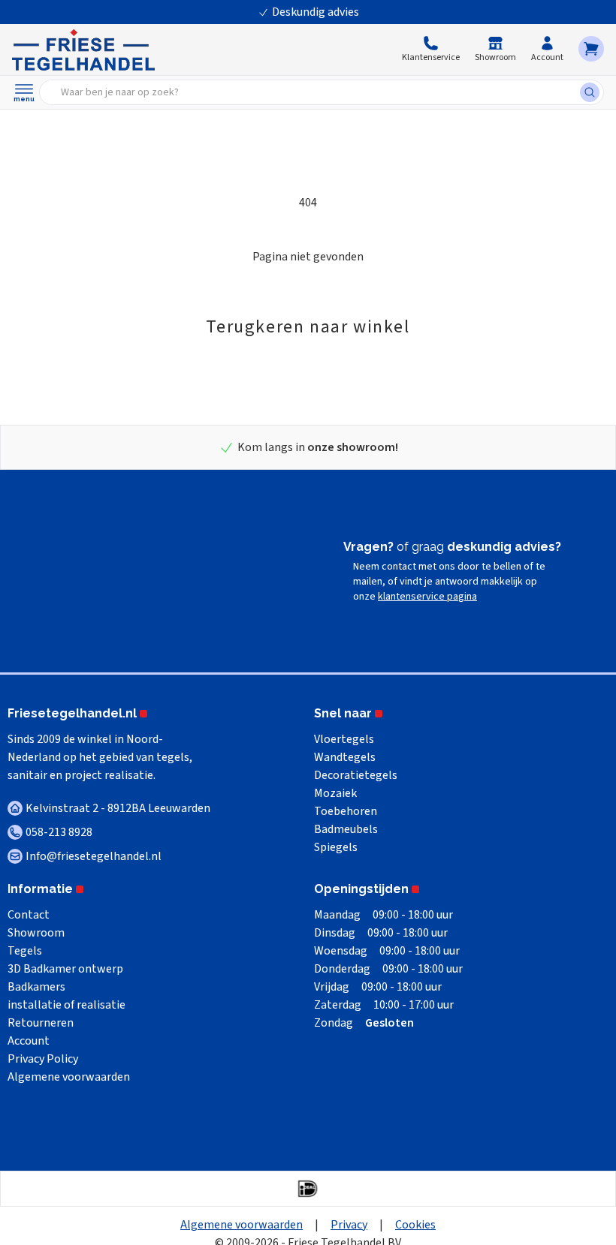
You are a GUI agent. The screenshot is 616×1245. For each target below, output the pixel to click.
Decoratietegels (355, 775)
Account (29, 1041)
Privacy (349, 1224)
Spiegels (336, 847)
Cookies (415, 1224)
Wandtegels (345, 757)
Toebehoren (345, 811)
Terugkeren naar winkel (307, 327)
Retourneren (41, 1023)
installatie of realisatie (66, 1005)
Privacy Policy (43, 1059)
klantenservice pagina (427, 596)
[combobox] (314, 92)
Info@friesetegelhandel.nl (94, 856)
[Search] (591, 92)
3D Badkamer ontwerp (65, 969)
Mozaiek (335, 793)
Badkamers (36, 987)
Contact (29, 915)
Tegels (25, 951)
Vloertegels (344, 739)
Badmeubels (346, 829)
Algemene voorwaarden (69, 1077)
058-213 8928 (59, 832)
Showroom (36, 933)
